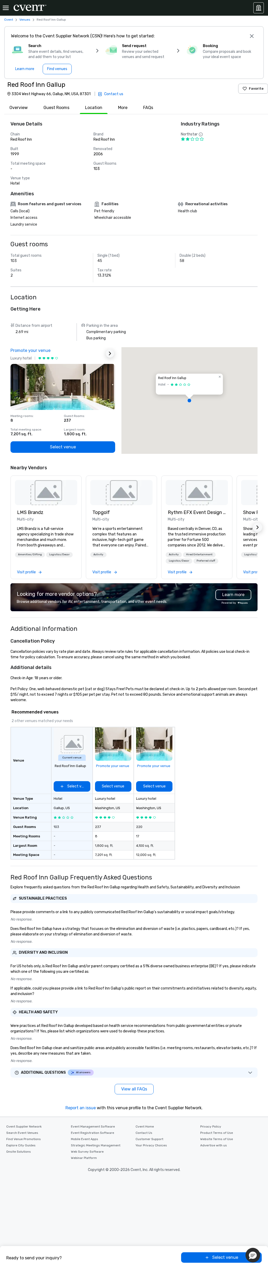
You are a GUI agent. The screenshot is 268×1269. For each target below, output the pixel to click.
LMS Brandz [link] (30, 512)
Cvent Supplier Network (24, 1126)
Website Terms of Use (216, 1139)
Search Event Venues (22, 1133)
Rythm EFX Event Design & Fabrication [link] (197, 512)
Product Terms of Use (216, 1133)
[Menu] (6, 8)
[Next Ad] (110, 353)
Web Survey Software (87, 1151)
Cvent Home (145, 1126)
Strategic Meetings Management (95, 1145)
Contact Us (144, 1133)
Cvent (8, 19)
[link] (46, 492)
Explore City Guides (21, 1145)
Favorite (256, 88)
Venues (24, 19)
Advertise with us (213, 1145)
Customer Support (149, 1139)
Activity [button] (98, 554)
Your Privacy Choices (151, 1145)
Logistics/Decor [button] (59, 554)
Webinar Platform (84, 1158)
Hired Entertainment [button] (199, 554)
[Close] (252, 36)
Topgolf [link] (101, 512)
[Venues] (258, 7)
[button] (189, 400)
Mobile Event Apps (84, 1139)
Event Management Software (93, 1126)
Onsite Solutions (18, 1151)
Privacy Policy (210, 1126)
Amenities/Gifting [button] (30, 554)
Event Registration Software (92, 1133)
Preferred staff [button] (206, 560)
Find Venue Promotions (23, 1139)
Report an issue (80, 1107)
